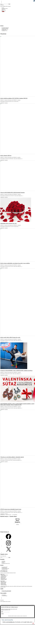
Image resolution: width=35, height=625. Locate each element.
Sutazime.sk (16, 604)
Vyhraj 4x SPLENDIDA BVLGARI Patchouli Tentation (12, 192)
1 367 (10, 514)
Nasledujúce (15, 514)
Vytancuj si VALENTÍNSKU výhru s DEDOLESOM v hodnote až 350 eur (16, 370)
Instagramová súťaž (4, 28)
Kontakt (3, 11)
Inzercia (3, 562)
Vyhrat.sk (24, 604)
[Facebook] (8, 539)
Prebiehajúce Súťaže (5, 8)
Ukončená (3, 30)
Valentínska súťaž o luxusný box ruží (8, 223)
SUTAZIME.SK (10, 622)
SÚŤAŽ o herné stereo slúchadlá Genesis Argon (10, 509)
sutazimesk (18, 157)
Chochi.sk (9, 604)
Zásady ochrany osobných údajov (6, 590)
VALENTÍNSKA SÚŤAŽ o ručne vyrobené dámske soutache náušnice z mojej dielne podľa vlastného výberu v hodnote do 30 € (17, 404)
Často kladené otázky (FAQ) (6, 563)
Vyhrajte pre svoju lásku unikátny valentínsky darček (12, 457)
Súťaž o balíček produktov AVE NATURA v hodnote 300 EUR (13, 98)
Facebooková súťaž (4, 27)
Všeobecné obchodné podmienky (6, 591)
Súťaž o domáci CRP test (5, 155)
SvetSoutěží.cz (21, 604)
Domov (3, 7)
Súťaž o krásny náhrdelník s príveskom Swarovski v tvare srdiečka (15, 263)
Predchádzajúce (2, 514)
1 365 (7, 514)
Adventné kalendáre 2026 (5, 568)
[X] (8, 552)
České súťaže (4, 10)
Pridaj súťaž (3, 9)
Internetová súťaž (4, 567)
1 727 (13, 514)
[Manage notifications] (33, 623)
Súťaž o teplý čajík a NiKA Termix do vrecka (10, 337)
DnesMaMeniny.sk (4, 595)
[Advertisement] (17, 18)
